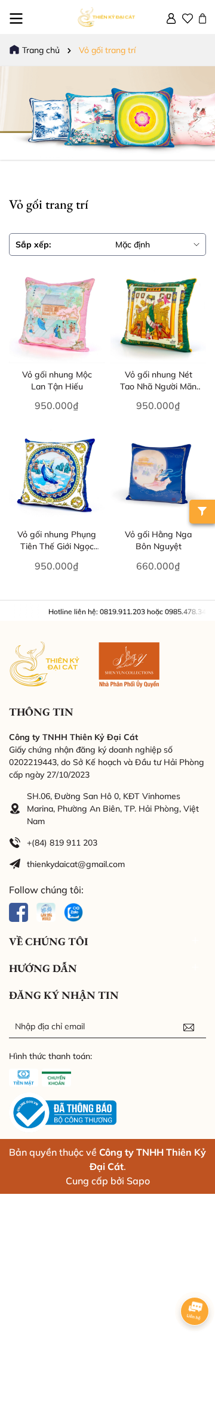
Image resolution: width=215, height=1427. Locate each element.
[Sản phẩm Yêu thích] (187, 17)
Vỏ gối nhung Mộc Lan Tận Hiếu (57, 380)
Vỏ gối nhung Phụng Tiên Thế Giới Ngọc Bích (56, 540)
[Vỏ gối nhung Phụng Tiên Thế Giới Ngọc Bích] (57, 475)
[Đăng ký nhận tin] (188, 1026)
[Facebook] (18, 911)
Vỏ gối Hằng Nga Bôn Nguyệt (158, 540)
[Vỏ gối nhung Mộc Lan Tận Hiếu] (57, 315)
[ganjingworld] (46, 911)
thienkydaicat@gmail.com (76, 864)
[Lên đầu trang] (191, 1355)
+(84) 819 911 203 (62, 842)
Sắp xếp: (33, 244)
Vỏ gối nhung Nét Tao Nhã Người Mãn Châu (158, 380)
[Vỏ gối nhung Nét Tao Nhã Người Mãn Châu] (158, 315)
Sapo (138, 1181)
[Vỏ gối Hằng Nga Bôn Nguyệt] (158, 475)
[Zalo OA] (73, 911)
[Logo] (107, 17)
